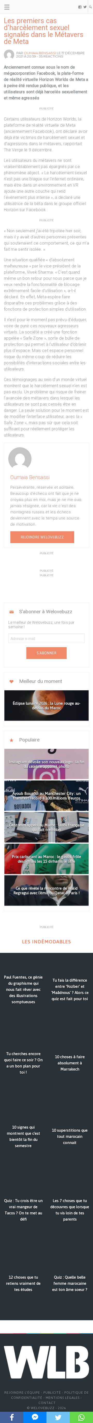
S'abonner (46, 653)
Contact (47, 1403)
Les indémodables (46, 941)
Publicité (52, 1392)
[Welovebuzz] (24, 7)
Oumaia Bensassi (40, 53)
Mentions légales (63, 1398)
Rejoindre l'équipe (22, 1392)
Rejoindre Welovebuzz (42, 537)
